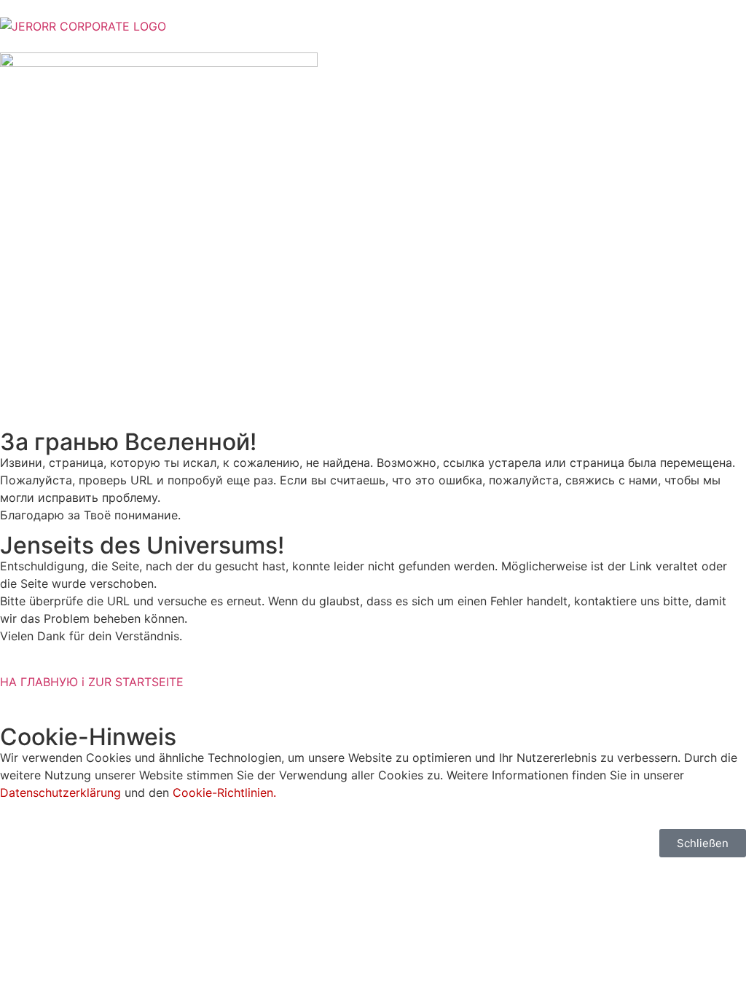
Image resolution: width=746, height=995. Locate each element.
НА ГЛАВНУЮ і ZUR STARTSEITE (92, 682)
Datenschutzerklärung (60, 792)
